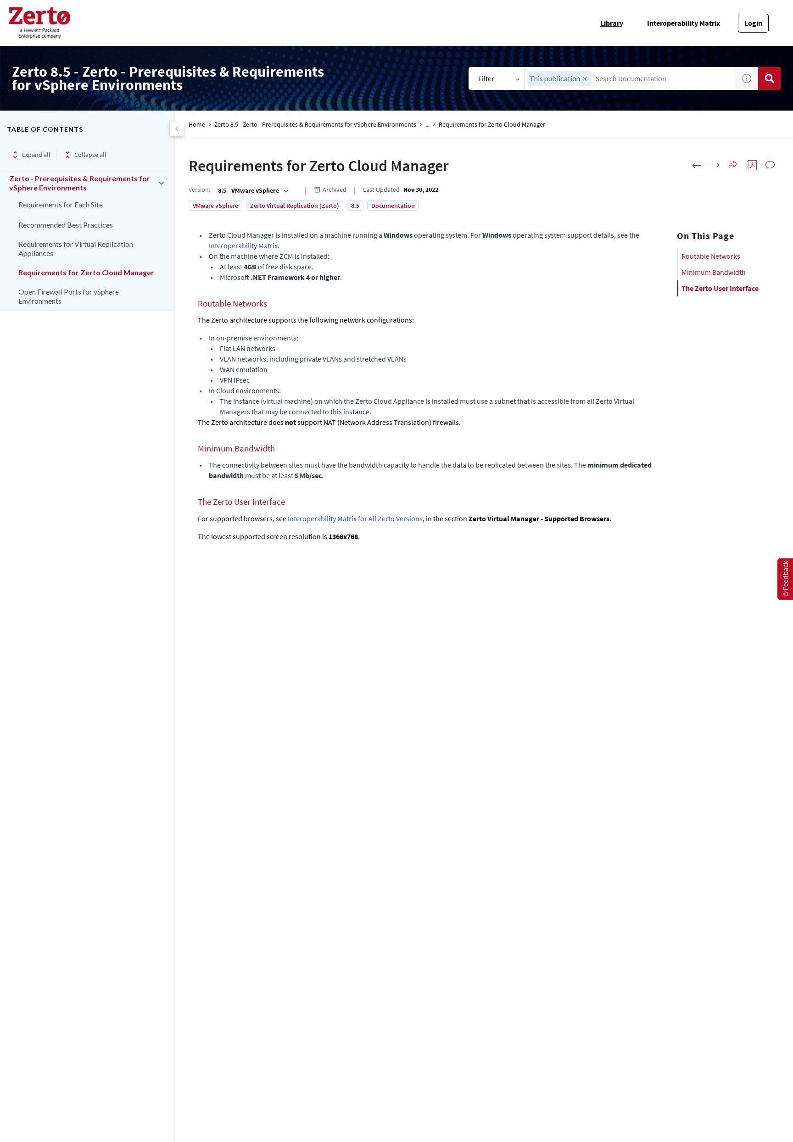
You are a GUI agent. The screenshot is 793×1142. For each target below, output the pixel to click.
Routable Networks (710, 256)
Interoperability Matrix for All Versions (355, 518)
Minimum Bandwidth (713, 272)
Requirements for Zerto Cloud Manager (86, 272)
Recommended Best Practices (65, 224)
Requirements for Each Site (60, 204)
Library (611, 23)
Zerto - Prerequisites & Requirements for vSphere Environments (79, 183)
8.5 (355, 205)
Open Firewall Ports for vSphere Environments (68, 296)
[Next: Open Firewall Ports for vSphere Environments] (715, 165)
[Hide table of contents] (177, 129)
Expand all (36, 154)
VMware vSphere (215, 205)
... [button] (427, 124)
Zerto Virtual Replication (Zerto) (294, 205)
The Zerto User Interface (720, 288)
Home (197, 124)
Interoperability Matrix (683, 23)
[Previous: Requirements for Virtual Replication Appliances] (696, 165)
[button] (584, 78)
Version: (199, 189)
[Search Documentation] (769, 78)
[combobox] (630, 78)
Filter (486, 78)
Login (753, 23)
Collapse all (90, 154)
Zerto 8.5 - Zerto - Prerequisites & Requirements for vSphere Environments (315, 124)
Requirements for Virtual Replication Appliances (75, 248)
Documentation (393, 205)
